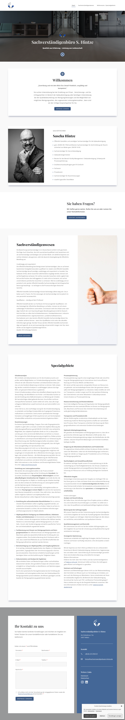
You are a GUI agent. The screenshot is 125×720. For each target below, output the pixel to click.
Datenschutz (91, 711)
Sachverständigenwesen (86, 5)
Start (73, 5)
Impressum (99, 711)
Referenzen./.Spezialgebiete (106, 5)
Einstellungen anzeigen (115, 716)
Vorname (19, 650)
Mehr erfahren (24, 335)
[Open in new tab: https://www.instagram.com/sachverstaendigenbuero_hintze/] (82, 682)
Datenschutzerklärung (25, 694)
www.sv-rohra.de (71, 562)
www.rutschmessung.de (29, 465)
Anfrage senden (62, 109)
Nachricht (19, 669)
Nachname (46, 650)
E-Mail (18, 660)
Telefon (44, 660)
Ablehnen (102, 716)
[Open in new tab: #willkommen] (62, 54)
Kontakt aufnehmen (77, 217)
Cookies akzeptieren (90, 716)
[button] (121, 706)
